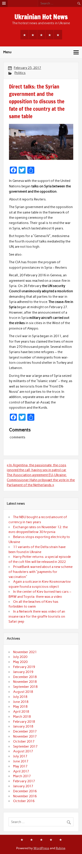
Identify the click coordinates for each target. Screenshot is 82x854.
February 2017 (24, 781)
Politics (20, 73)
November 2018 (25, 682)
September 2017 (25, 746)
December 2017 (25, 731)
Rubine (60, 848)
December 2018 (25, 677)
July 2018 (20, 697)
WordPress (41, 848)
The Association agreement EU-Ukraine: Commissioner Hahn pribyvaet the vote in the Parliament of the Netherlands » (41, 480)
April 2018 (21, 712)
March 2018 (22, 717)
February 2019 (24, 667)
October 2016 (24, 801)
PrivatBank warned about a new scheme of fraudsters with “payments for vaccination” (41, 572)
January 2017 (23, 786)
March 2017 (22, 776)
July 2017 (20, 756)
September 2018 (25, 687)
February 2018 (24, 722)
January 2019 (23, 672)
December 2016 (25, 791)
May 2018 (20, 707)
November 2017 (25, 736)
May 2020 (20, 662)
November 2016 (25, 796)
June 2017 (20, 761)
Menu (7, 52)
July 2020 (20, 657)
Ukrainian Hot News (41, 16)
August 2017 (23, 751)
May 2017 (20, 766)
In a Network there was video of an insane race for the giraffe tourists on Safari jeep (37, 616)
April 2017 (21, 771)
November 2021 (25, 652)
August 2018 (23, 692)
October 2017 (24, 741)
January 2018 (23, 726)
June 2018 (20, 702)
